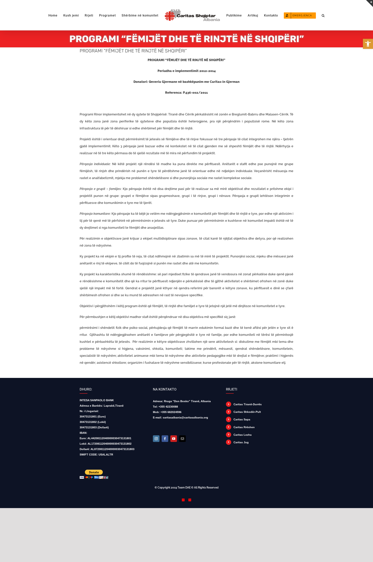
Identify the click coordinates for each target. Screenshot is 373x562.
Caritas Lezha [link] (243, 434)
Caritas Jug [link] (241, 442)
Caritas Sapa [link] (242, 419)
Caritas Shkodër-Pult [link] (247, 411)
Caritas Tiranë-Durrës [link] (248, 404)
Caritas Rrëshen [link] (244, 427)
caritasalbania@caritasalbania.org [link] (185, 417)
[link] (368, 44)
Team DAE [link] (184, 487)
